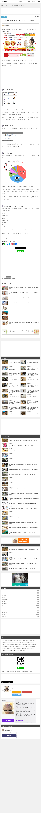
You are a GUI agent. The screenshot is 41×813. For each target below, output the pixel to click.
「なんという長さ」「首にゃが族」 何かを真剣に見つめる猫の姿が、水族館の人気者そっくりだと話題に (33, 391)
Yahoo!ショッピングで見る (17, 694)
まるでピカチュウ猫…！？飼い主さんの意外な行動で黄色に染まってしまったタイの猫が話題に (23, 517)
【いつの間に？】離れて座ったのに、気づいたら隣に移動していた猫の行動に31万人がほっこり (14, 363)
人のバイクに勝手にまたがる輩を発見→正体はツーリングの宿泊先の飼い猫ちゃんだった (14, 380)
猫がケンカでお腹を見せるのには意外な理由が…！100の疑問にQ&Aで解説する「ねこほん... (23, 508)
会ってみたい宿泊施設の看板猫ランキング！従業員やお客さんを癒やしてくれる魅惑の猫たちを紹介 (23, 293)
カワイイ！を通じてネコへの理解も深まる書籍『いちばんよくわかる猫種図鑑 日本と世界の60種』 (23, 446)
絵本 (24, 640)
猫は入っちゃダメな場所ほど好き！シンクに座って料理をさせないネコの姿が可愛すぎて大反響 (14, 391)
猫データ (9, 278)
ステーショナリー (28, 646)
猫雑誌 (27, 640)
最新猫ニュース (20, 605)
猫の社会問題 (20, 595)
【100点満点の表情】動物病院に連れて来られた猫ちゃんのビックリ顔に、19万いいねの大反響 (33, 363)
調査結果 (13, 278)
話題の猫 (11, 640)
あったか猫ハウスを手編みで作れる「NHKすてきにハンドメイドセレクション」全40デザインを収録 (23, 533)
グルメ (14, 648)
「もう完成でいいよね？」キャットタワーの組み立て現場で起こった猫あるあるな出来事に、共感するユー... (32, 385)
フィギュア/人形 (11, 646)
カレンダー (24, 648)
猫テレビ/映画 (14, 642)
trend (11, 650)
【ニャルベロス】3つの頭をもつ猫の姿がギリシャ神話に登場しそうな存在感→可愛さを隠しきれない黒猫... (24, 499)
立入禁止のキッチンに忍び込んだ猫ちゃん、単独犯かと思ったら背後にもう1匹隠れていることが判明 (33, 380)
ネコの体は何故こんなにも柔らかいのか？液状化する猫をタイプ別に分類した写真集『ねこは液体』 (23, 484)
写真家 (23, 644)
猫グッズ (23, 642)
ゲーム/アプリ (9, 648)
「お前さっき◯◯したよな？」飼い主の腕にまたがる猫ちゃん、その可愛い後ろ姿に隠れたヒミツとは (14, 385)
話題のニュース (16, 640)
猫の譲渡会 (20, 597)
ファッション (17, 646)
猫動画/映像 (4, 642)
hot (23, 650)
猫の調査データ (4, 16)
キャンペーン (19, 648)
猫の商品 (20, 614)
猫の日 (8, 644)
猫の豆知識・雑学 (20, 599)
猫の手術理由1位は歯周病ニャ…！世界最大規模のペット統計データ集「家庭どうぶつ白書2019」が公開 (24, 323)
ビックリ (22, 646)
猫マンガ (9, 642)
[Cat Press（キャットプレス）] (4, 1)
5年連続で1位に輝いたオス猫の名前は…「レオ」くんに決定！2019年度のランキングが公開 (23, 307)
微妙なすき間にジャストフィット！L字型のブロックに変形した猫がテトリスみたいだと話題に (14, 414)
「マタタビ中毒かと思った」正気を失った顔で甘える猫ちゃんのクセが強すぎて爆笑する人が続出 (14, 402)
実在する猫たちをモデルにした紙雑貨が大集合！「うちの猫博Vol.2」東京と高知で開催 (22, 503)
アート (33, 648)
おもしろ (8, 650)
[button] (37, 1)
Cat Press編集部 (6, 25)
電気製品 (6, 640)
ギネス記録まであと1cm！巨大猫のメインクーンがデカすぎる (18, 488)
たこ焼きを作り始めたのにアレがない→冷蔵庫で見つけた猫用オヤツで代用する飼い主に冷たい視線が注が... (32, 369)
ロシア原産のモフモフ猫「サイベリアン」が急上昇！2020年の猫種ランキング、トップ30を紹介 (24, 297)
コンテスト (4, 648)
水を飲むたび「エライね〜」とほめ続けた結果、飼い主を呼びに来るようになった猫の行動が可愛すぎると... (14, 369)
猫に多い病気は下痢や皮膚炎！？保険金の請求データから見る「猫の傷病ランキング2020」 (23, 302)
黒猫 (3, 640)
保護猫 (29, 644)
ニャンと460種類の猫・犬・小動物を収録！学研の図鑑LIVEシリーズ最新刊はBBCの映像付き (23, 527)
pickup (18, 650)
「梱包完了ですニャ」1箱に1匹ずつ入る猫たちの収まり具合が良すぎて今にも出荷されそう (33, 402)
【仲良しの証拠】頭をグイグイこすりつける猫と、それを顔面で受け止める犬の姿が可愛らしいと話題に (32, 374)
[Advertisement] (20, 10)
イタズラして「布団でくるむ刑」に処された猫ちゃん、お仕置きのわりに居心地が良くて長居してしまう (32, 408)
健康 (26, 644)
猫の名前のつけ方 (6, 189)
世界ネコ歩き (34, 644)
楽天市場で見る (27, 691)
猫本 (33, 640)
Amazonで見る (16, 691)
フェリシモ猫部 (5, 646)
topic (14, 650)
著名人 (21, 640)
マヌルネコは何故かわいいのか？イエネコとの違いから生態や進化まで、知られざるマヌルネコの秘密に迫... (23, 494)
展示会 (16, 644)
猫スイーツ (19, 642)
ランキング (5, 278)
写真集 (20, 644)
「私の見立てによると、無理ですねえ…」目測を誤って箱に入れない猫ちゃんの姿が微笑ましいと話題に (14, 397)
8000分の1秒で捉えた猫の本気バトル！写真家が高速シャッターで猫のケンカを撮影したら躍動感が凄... (24, 479)
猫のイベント (20, 616)
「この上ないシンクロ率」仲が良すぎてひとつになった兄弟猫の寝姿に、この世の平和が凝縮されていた (32, 414)
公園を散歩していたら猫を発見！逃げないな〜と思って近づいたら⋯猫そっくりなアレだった (14, 374)
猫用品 (31, 640)
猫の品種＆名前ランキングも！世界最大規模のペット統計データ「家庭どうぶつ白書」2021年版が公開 (23, 288)
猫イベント (4, 644)
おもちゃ (4, 650)
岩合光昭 (12, 644)
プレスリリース (5, 238)
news (21, 650)
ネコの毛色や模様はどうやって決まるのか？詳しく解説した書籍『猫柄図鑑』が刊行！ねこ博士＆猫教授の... (23, 450)
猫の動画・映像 (20, 612)
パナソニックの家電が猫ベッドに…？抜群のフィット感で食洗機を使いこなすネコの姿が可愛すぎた (14, 408)
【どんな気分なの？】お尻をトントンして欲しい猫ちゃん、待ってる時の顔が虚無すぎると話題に (32, 397)
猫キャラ (28, 642)
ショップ (33, 646)
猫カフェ (20, 601)
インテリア (29, 648)
